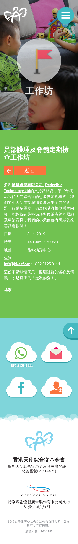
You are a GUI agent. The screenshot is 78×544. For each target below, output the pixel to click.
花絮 (8, 289)
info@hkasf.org (17, 263)
